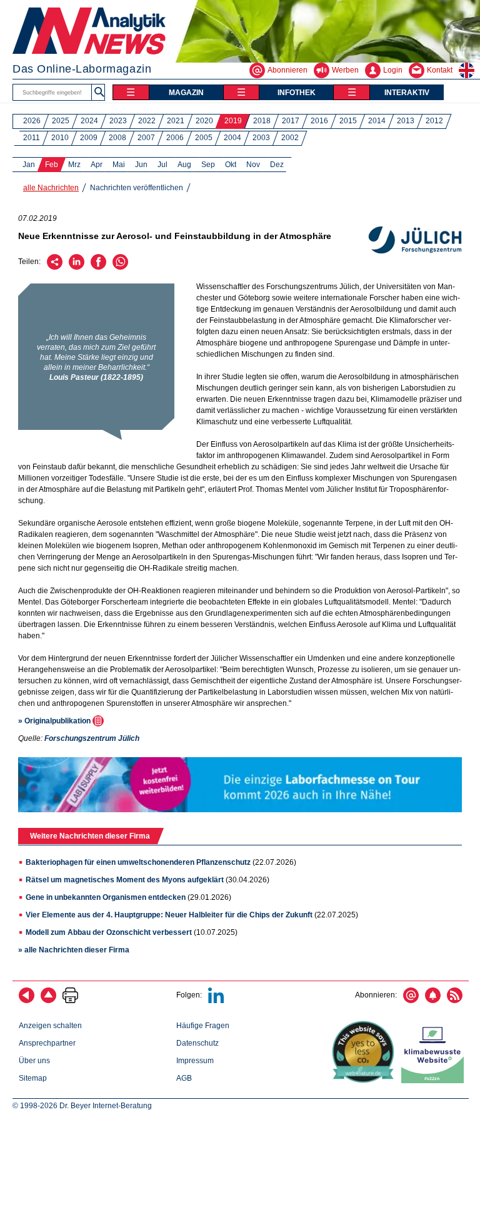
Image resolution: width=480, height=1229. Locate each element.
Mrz (74, 164)
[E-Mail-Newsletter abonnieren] (411, 1000)
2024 (89, 120)
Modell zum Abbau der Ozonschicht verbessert (109, 932)
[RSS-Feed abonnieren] (454, 1000)
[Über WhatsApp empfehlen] (120, 267)
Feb (51, 164)
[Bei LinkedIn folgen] (216, 1000)
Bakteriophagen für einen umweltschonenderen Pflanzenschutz (138, 862)
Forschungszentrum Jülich (91, 738)
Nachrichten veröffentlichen (136, 187)
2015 (348, 120)
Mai (118, 164)
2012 (434, 120)
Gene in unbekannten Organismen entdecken (106, 897)
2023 (118, 120)
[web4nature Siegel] (365, 1080)
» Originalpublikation (55, 720)
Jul (163, 164)
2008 (117, 137)
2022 (147, 120)
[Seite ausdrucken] (70, 1000)
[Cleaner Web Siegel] (435, 1080)
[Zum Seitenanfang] (48, 1000)
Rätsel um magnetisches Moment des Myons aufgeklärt (125, 879)
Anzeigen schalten (50, 1025)
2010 (60, 137)
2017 (290, 120)
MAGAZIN (186, 92)
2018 (262, 120)
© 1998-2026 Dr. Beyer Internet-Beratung (82, 1105)
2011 (31, 137)
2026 (32, 120)
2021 (175, 120)
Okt (230, 164)
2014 (377, 120)
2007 (146, 137)
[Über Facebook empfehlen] (98, 267)
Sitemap (33, 1078)
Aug (184, 164)
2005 (203, 137)
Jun (141, 164)
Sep (208, 164)
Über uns (34, 1060)
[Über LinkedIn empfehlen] (76, 267)
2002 (290, 137)
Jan (28, 164)
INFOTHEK (297, 92)
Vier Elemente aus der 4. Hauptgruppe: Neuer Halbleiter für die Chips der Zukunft (169, 914)
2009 (89, 137)
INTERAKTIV (406, 92)
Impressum (195, 1060)
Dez (277, 164)
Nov (253, 164)
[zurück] (26, 1000)
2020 (204, 120)
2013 (405, 120)
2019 (233, 120)
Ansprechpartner (47, 1043)
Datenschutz (197, 1043)
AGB (184, 1078)
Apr (96, 164)
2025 (60, 120)
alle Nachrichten (51, 187)
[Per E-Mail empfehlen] (54, 267)
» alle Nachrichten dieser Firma (73, 950)
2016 (319, 120)
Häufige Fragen (202, 1025)
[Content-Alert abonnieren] (433, 1000)
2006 (175, 137)
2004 (232, 137)
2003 (261, 137)
